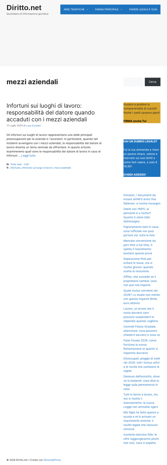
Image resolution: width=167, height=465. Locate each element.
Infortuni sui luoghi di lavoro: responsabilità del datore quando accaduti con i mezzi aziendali (51, 112)
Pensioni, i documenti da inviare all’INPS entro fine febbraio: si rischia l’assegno (141, 199)
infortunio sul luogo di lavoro (37, 167)
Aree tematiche (74, 9)
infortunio (15, 167)
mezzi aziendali (62, 167)
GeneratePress (52, 459)
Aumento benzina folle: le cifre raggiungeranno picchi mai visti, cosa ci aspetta (141, 438)
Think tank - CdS (19, 164)
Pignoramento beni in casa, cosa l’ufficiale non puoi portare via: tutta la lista (141, 231)
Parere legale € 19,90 (143, 9)
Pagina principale (107, 9)
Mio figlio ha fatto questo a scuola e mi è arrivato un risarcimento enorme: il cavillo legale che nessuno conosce (141, 421)
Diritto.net (24, 7)
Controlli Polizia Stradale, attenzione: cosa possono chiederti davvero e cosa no (141, 330)
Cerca (152, 81)
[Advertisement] (83, 43)
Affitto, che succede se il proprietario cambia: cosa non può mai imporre (140, 281)
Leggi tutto (28, 155)
